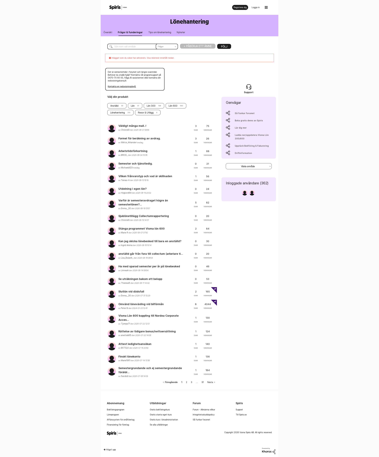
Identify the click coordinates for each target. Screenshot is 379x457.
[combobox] (140, 46)
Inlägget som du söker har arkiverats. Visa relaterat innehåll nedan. (142, 58)
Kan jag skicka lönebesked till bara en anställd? (149, 241)
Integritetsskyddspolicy (204, 414)
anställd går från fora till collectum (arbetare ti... (150, 253)
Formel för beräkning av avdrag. (139, 138)
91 (203, 382)
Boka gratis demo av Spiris (249, 120)
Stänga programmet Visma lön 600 (141, 228)
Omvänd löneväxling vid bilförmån (141, 304)
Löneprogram (113, 414)
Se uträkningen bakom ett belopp (140, 278)
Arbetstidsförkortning (132, 151)
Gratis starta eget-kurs (161, 414)
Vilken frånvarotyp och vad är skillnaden (145, 176)
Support (239, 409)
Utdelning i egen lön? (132, 188)
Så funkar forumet (244, 113)
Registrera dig (240, 7)
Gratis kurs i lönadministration (164, 419)
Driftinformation (243, 153)
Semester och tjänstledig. (135, 163)
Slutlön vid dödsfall (131, 291)
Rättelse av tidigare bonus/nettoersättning (147, 331)
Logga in (256, 7)
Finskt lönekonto (129, 356)
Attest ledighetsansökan (134, 343)
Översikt (107, 32)
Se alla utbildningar (159, 424)
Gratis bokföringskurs (160, 409)
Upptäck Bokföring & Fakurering (252, 146)
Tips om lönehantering (159, 32)
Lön (133, 105)
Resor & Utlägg (146, 112)
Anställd (114, 105)
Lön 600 (173, 105)
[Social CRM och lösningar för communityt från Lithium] (268, 450)
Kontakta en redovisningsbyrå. (122, 86)
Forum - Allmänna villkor (204, 409)
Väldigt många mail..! (132, 125)
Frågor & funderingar (130, 32)
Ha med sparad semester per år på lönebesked (149, 266)
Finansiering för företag (118, 424)
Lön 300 (151, 105)
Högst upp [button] (111, 449)
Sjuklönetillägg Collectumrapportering (143, 216)
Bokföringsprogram (115, 409)
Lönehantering (117, 112)
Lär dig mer (241, 127)
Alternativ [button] (224, 47)
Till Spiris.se (241, 414)
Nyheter (181, 32)
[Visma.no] (118, 7)
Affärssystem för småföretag (120, 419)
